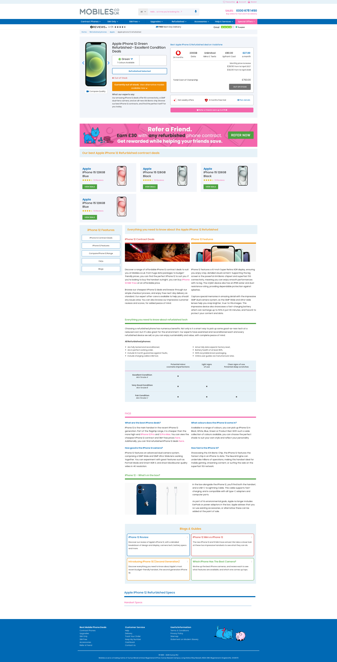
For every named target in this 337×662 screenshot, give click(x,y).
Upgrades (84, 633)
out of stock (240, 87)
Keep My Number (133, 639)
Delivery (128, 633)
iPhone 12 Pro (148, 434)
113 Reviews (98, 180)
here (177, 437)
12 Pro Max (165, 434)
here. (182, 441)
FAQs (101, 261)
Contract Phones (88, 630)
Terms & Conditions (179, 630)
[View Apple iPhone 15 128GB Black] (182, 175)
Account (242, 2)
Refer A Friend (86, 645)
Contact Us (130, 645)
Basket (254, 2)
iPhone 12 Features (101, 245)
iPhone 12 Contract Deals (101, 238)
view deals (90, 186)
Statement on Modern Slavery (184, 639)
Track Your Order (133, 636)
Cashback (130, 642)
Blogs (100, 269)
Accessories (85, 642)
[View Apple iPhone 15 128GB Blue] (122, 175)
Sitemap (174, 636)
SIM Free (83, 639)
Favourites (230, 2)
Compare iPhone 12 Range (101, 253)
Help (127, 630)
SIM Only (83, 636)
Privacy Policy (176, 633)
